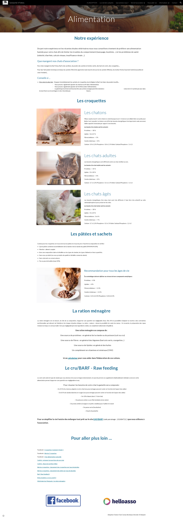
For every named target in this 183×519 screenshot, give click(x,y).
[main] (91, 19)
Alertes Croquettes (50, 453)
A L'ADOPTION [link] (92, 3)
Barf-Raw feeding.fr (43, 474)
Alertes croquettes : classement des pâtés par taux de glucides (56, 471)
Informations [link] (163, 3)
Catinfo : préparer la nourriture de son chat (50, 460)
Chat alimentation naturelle (52, 457)
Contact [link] (174, 3)
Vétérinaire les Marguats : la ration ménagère (51, 481)
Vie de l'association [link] (137, 3)
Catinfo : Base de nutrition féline (47, 464)
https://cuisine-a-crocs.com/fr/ (46, 478)
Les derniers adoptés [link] (106, 3)
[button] (180, 2)
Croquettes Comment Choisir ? (53, 450)
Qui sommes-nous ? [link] (122, 3)
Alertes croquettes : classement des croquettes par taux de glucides (58, 467)
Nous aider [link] (151, 3)
